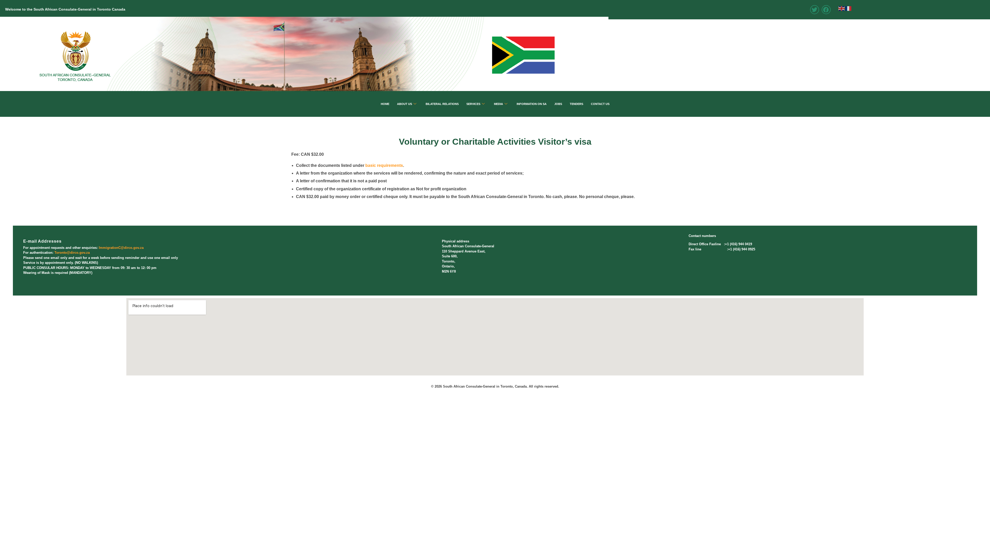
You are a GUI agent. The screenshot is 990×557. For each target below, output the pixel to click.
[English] (841, 8)
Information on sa (532, 103)
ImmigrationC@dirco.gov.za (121, 248)
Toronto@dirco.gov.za (72, 253)
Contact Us (600, 103)
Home (385, 103)
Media (498, 103)
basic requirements (384, 165)
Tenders (576, 103)
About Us (404, 103)
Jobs (558, 103)
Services (473, 103)
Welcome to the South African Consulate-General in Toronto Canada (65, 9)
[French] (848, 8)
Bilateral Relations (442, 103)
